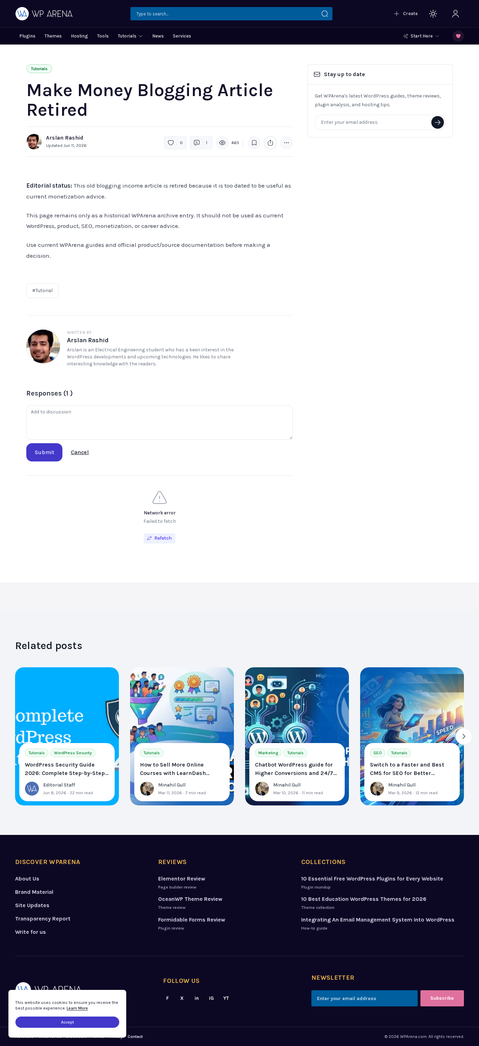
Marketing (268, 752)
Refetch (163, 538)
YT (226, 998)
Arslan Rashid (64, 138)
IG (211, 998)
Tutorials (39, 68)
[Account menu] (455, 14)
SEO (377, 752)
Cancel (80, 452)
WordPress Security (73, 752)
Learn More (77, 1008)
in (197, 998)
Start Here (422, 36)
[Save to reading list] (254, 142)
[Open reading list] (458, 36)
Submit (44, 452)
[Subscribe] (437, 122)
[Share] (270, 142)
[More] (286, 142)
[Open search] (231, 13)
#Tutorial (42, 290)
